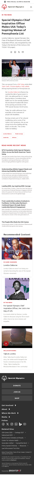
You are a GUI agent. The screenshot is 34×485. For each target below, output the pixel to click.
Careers (23, 452)
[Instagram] (11, 425)
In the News (7, 15)
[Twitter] (7, 425)
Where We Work (9, 413)
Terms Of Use (16, 452)
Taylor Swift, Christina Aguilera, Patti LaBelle (15, 86)
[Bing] (20, 425)
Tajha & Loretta (9, 354)
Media (4, 417)
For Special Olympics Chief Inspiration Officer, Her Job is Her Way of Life (16, 308)
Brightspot (13, 460)
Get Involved (7, 405)
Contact (28, 452)
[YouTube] (24, 425)
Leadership (5, 137)
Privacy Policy (9, 452)
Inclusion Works (9, 350)
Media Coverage (19, 133)
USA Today (21, 84)
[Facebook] (3, 425)
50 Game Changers (10, 262)
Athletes (14, 137)
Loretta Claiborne (13, 92)
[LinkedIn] (16, 425)
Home (3, 452)
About (4, 409)
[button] (31, 7)
